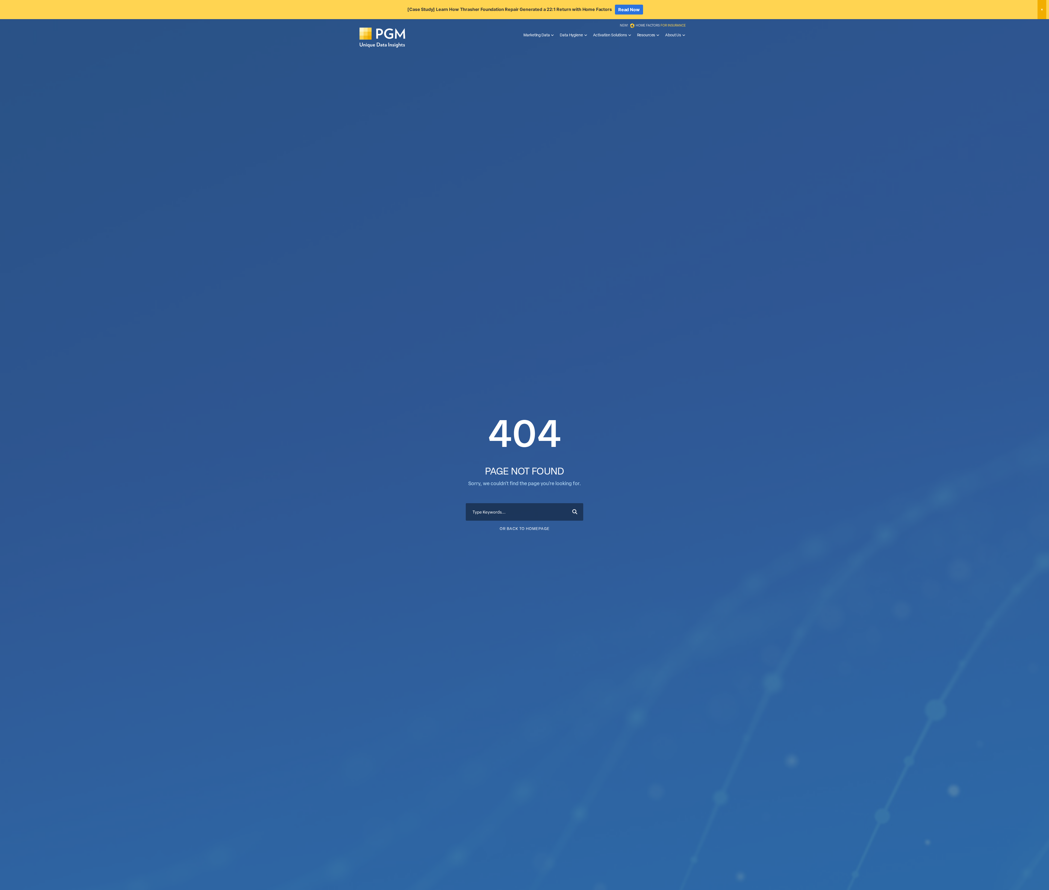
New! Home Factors (653, 25)
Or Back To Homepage (525, 528)
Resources (646, 34)
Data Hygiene (571, 34)
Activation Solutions (610, 34)
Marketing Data (536, 34)
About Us (673, 34)
